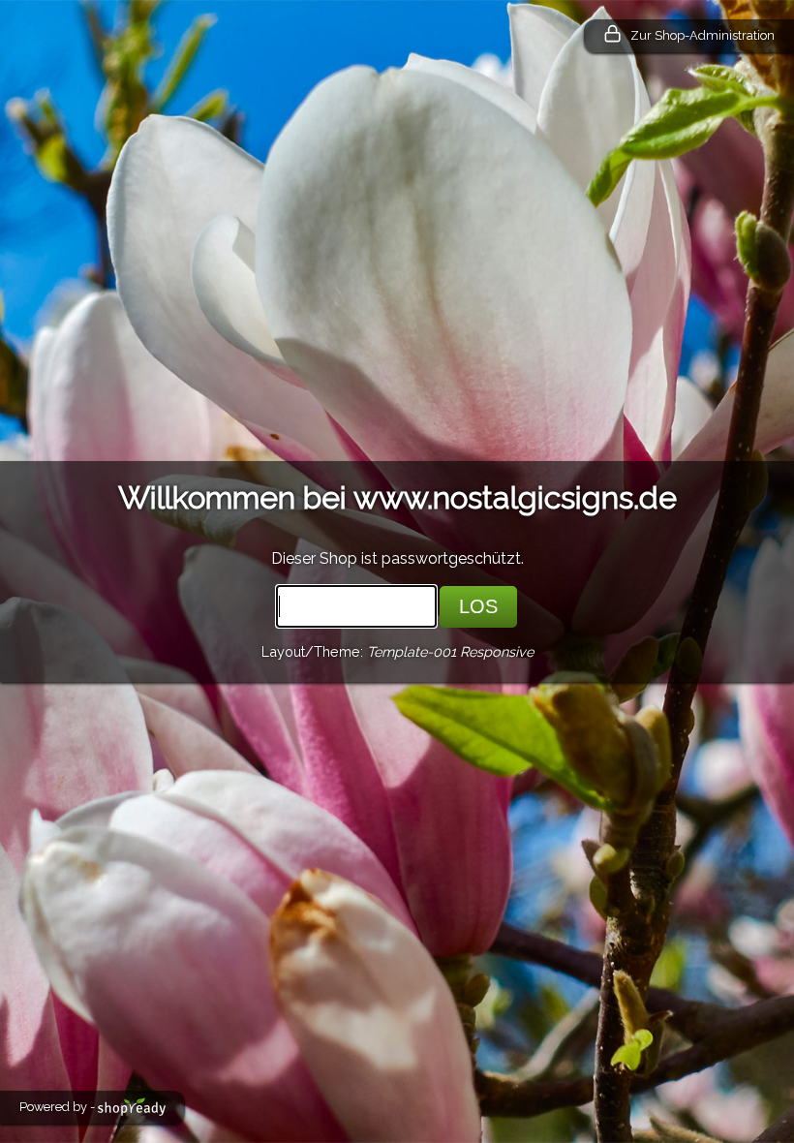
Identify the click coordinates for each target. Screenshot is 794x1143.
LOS (478, 606)
